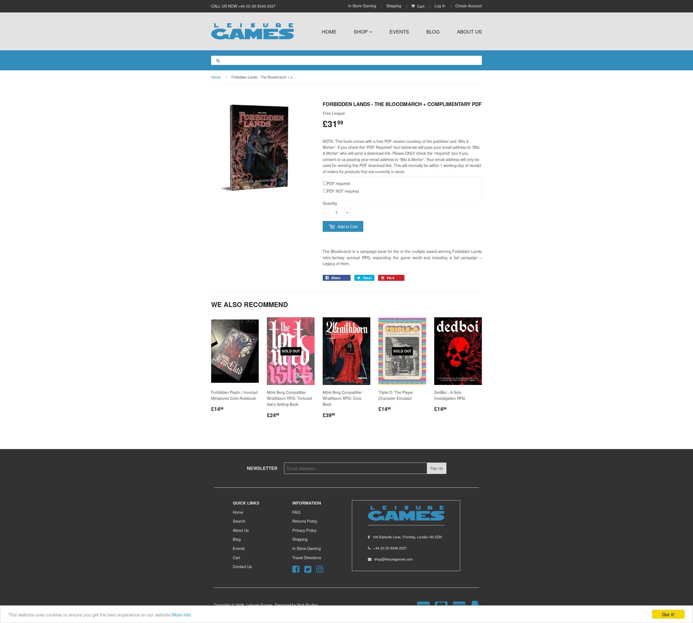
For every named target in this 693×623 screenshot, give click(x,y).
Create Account (468, 5)
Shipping (393, 5)
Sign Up (436, 468)
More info (181, 614)
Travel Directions (306, 557)
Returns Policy (304, 521)
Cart (236, 557)
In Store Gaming (362, 5)
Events (399, 31)
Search (239, 521)
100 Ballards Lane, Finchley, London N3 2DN (407, 536)
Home (329, 31)
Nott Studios (307, 605)
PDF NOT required (343, 191)
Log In (439, 5)
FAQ (296, 512)
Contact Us (242, 566)
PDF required (338, 183)
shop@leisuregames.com (393, 559)
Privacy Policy (304, 530)
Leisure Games (259, 605)
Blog (433, 31)
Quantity (330, 203)
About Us (469, 31)
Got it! (668, 614)
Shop (361, 31)
